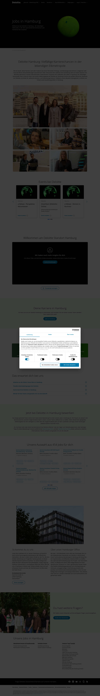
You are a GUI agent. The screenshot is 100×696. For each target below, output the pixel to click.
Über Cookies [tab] (70, 334)
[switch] (42, 359)
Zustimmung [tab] (30, 334)
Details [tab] (50, 334)
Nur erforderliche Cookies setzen (50, 364)
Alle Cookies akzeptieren (69, 364)
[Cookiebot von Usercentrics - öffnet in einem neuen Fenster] (73, 330)
